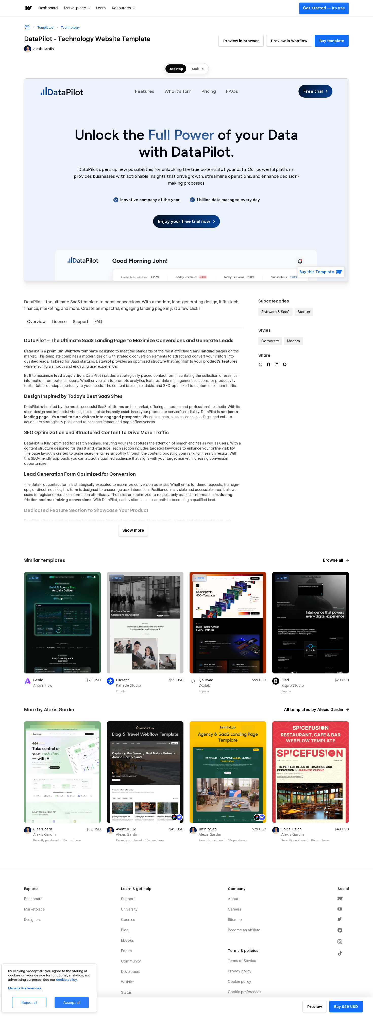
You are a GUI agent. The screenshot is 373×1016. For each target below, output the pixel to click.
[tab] (36, 322)
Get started (324, 8)
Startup (304, 312)
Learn (101, 8)
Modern (293, 341)
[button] (77, 8)
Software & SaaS (275, 312)
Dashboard (48, 8)
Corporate (270, 341)
